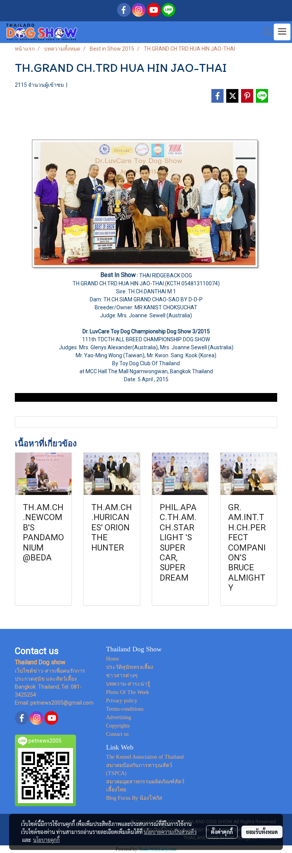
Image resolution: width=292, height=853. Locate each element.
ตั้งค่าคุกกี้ (222, 831)
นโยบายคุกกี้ (46, 839)
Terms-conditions (124, 709)
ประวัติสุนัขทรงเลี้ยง (129, 667)
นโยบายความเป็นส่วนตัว (170, 831)
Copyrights (118, 726)
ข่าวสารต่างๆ (122, 675)
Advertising (118, 717)
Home (112, 659)
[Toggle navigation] (282, 32)
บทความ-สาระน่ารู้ (128, 684)
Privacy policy (121, 700)
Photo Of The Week (127, 692)
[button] (265, 32)
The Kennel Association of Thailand (145, 757)
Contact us (117, 734)
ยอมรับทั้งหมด (262, 831)
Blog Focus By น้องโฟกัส (134, 798)
